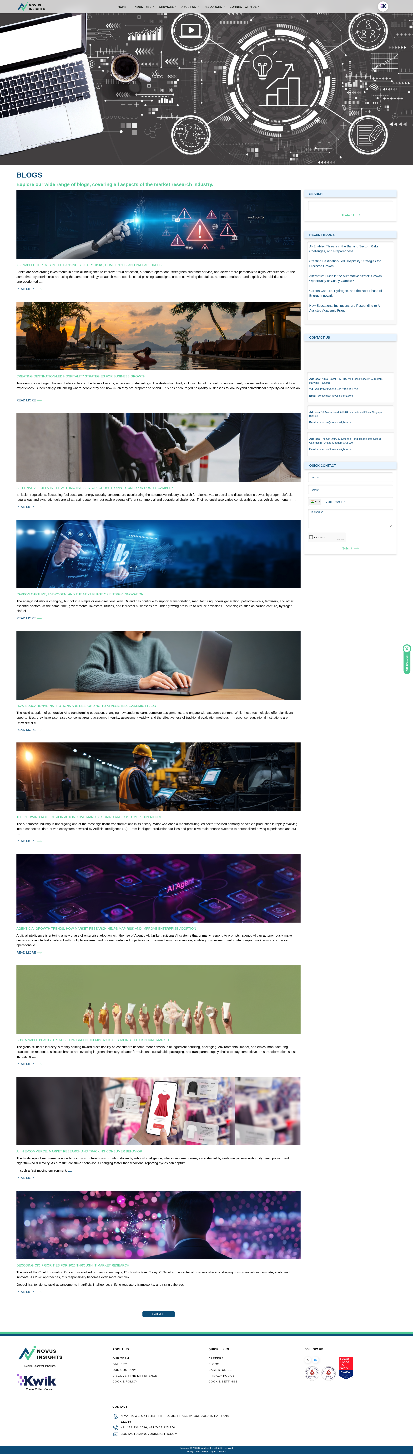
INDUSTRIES (142, 6)
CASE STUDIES (220, 1370)
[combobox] (315, 502)
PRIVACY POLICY (221, 1375)
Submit (347, 548)
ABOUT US (188, 6)
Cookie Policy (124, 1381)
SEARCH (347, 215)
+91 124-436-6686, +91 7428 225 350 (148, 1427)
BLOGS (213, 1364)
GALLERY (119, 1364)
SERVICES (166, 6)
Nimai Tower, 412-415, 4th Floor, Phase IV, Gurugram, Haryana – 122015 (176, 1418)
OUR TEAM (120, 1358)
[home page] (30, 10)
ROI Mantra (220, 1451)
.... (70, 1170)
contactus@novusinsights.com (149, 1433)
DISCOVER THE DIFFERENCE (134, 1375)
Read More (26, 289)
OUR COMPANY (124, 1370)
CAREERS (216, 1358)
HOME (122, 6)
